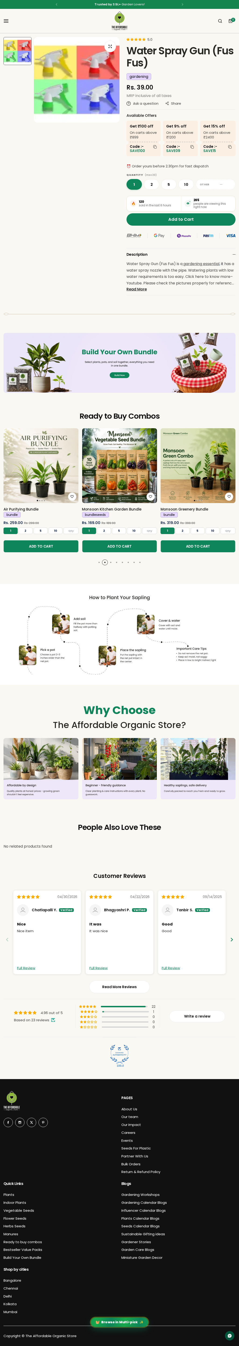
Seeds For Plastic (136, 1148)
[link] (41, 465)
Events (127, 1140)
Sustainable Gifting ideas (143, 1234)
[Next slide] (231, 939)
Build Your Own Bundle (22, 1257)
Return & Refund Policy (140, 1171)
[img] (28, 896)
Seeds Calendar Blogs (140, 1226)
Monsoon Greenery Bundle (184, 509)
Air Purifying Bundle (21, 509)
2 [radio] (152, 184)
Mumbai (10, 1311)
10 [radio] (186, 184)
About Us (129, 1109)
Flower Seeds (15, 1218)
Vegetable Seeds (19, 1210)
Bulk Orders (131, 1164)
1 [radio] (134, 184)
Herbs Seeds (14, 1226)
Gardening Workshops (140, 1194)
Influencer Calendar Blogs (143, 1210)
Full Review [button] (26, 968)
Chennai (11, 1288)
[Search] (220, 21)
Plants (9, 1194)
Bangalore (12, 1280)
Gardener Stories (136, 1241)
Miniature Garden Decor (141, 1257)
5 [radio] (169, 184)
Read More (137, 289)
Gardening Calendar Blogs (144, 1202)
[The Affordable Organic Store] (119, 21)
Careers (128, 1132)
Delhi (8, 1296)
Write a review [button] (197, 1016)
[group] (77, 80)
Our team (129, 1116)
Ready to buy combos (23, 1241)
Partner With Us (134, 1156)
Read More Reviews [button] (119, 986)
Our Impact (131, 1124)
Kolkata (10, 1303)
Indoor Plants (15, 1202)
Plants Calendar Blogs (140, 1218)
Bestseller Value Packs (23, 1249)
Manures (11, 1234)
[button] (56, 4)
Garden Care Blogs (137, 1249)
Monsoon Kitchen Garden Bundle (111, 509)
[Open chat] (229, 1335)
